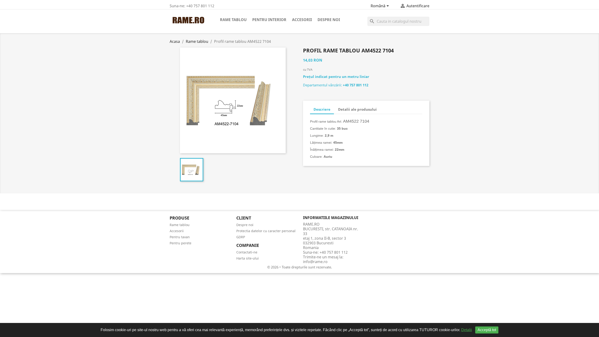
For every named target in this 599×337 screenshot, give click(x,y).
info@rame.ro (315, 261)
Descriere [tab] (322, 109)
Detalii (466, 330)
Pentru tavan (180, 237)
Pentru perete (180, 243)
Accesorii (302, 19)
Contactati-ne (246, 252)
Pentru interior (269, 19)
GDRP (240, 237)
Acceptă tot (487, 330)
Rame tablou (233, 19)
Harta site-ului (247, 258)
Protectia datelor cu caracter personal (266, 231)
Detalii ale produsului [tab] (357, 109)
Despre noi (329, 19)
